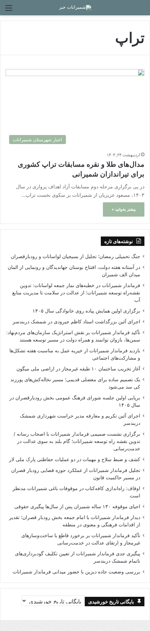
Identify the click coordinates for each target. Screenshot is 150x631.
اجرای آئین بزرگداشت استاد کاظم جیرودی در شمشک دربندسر (76, 321)
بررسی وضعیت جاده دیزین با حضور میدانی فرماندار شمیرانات (76, 571)
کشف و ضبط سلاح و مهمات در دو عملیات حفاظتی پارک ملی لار (74, 459)
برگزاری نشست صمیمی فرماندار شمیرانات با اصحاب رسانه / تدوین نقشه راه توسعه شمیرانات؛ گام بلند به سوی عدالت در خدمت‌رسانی (77, 441)
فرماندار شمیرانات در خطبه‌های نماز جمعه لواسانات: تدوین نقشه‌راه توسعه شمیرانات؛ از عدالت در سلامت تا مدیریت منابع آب (76, 293)
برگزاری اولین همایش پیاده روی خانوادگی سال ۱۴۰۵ (86, 311)
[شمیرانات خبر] (75, 7)
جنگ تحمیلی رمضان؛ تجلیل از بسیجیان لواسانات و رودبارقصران (75, 256)
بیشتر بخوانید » (124, 209)
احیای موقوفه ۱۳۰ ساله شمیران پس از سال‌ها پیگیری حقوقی (77, 506)
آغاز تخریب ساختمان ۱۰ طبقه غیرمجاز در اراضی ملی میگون (78, 368)
